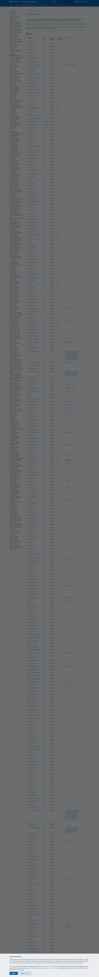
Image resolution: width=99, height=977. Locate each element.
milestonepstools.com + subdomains (48, 966)
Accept (13, 973)
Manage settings (25, 973)
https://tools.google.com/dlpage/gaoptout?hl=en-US (43, 968)
